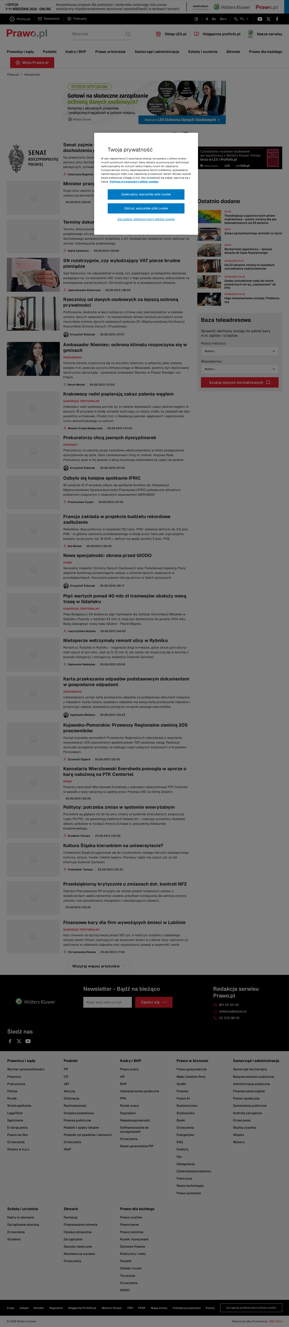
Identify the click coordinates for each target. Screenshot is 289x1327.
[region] (146, 184)
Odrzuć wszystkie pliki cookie (146, 208)
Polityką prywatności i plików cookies (134, 181)
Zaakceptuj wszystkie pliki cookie (146, 194)
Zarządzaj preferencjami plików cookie (146, 219)
